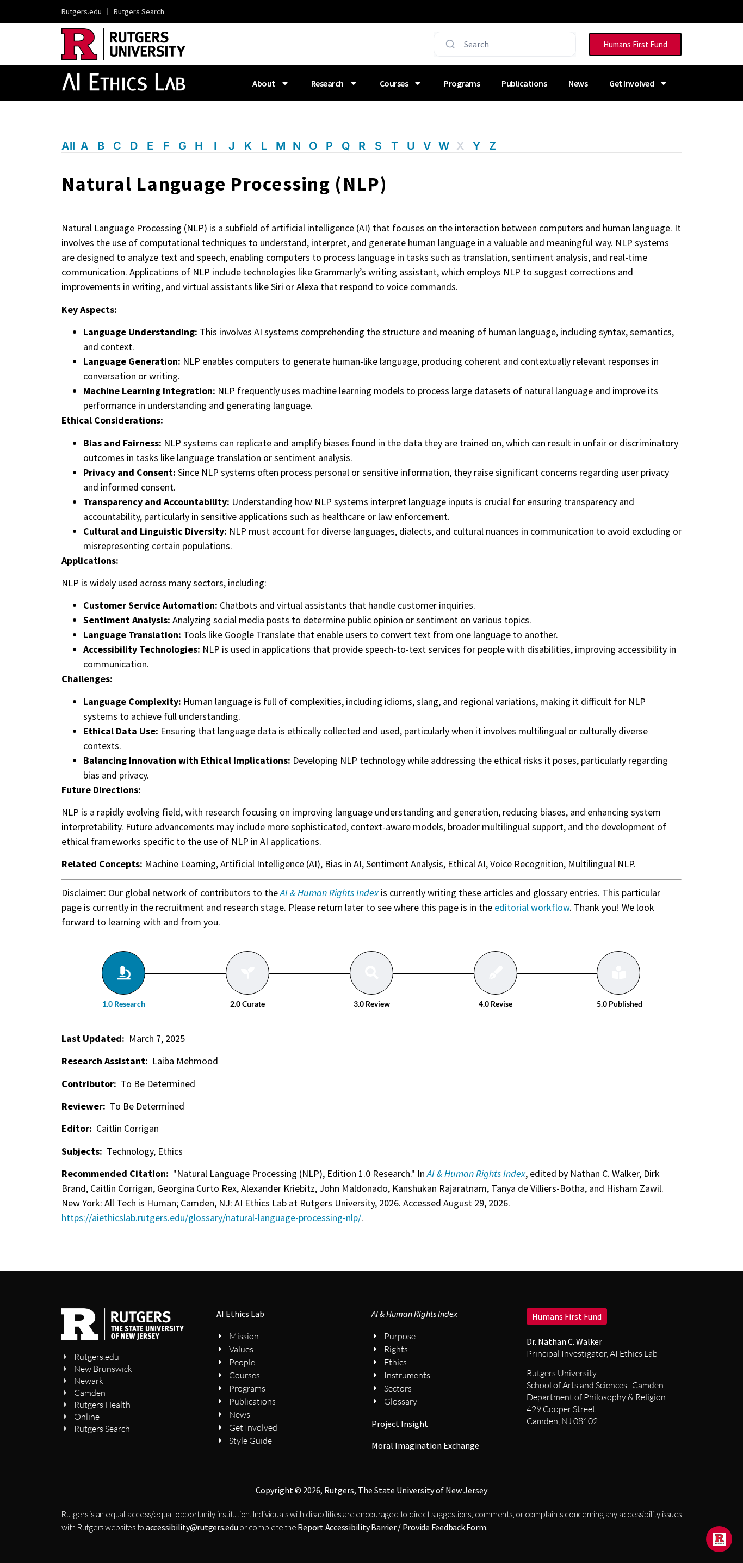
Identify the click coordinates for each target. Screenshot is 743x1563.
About (263, 83)
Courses (394, 83)
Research (327, 83)
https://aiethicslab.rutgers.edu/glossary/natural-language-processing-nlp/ (211, 1217)
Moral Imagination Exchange (425, 1445)
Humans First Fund (567, 1316)
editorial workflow (531, 907)
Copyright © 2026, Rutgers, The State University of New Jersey (371, 1490)
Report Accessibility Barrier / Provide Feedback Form (392, 1527)
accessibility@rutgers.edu (192, 1527)
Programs (462, 83)
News (577, 83)
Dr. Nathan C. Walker (564, 1341)
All (68, 145)
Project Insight (399, 1423)
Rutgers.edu (81, 11)
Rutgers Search (139, 11)
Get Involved (631, 83)
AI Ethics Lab (240, 1313)
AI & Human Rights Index (476, 1173)
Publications (524, 83)
